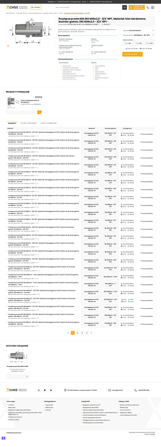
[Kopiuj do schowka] (108, 22)
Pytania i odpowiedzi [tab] (28, 123)
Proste (60, 13)
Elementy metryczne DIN (50, 13)
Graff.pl (153, 434)
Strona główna (10, 13)
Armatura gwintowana (35, 13)
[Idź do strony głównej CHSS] (16, 390)
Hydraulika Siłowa (21, 13)
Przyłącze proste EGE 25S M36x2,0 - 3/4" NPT (77, 13)
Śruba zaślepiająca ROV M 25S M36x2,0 (30, 101)
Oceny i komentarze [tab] (49, 123)
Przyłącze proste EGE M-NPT (18, 366)
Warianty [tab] (12, 123)
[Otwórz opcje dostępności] (3, 438)
